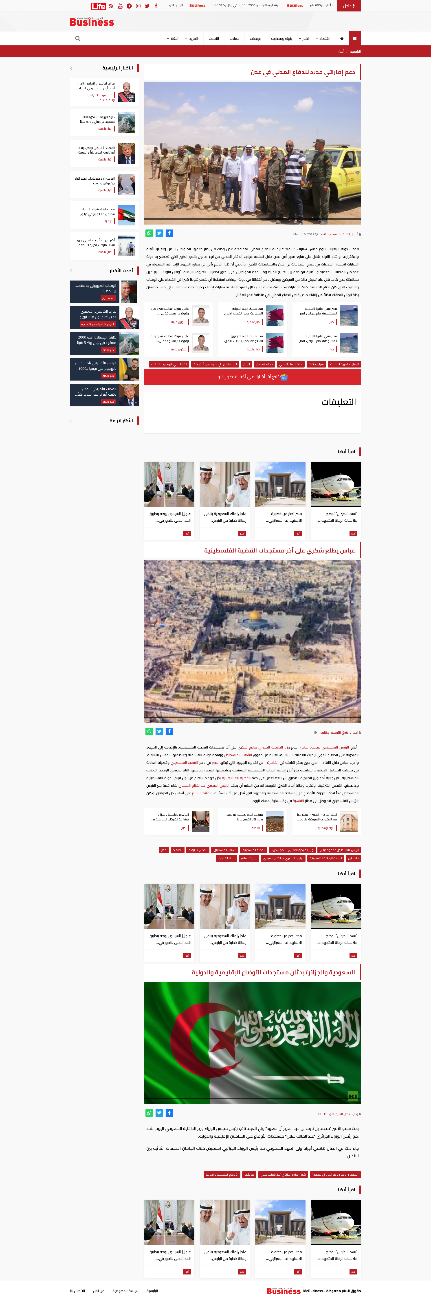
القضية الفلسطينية (236, 777)
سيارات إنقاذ (316, 364)
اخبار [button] (306, 38)
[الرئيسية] (342, 38)
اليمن (246, 364)
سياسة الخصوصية (125, 1290)
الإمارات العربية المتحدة (344, 364)
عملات (234, 38)
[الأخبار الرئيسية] (71, 68)
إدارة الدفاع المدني (290, 364)
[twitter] (159, 233)
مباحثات (249, 1174)
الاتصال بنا (77, 1290)
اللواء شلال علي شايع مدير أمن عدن (215, 364)
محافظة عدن (264, 364)
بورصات (255, 38)
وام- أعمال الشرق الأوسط (341, 1114)
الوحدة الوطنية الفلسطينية (326, 858)
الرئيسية (355, 51)
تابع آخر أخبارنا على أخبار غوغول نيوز (248, 376)
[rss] (111, 6)
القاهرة (273, 762)
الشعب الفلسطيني (238, 754)
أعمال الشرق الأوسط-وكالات (339, 234)
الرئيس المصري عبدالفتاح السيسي (204, 785)
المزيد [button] (193, 38)
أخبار (341, 51)
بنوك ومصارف (281, 38)
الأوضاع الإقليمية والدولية (222, 1174)
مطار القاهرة (226, 858)
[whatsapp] (149, 233)
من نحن (98, 1290)
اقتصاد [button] (324, 38)
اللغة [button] (175, 38)
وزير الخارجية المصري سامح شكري (263, 747)
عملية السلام (202, 793)
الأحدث (214, 38)
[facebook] (169, 233)
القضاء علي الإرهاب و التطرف (169, 364)
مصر (215, 762)
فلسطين (353, 858)
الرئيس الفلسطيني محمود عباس (324, 747)
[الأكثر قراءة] (71, 421)
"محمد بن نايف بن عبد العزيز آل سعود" (335, 1174)
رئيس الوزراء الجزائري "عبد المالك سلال (283, 1174)
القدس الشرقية (198, 850)
